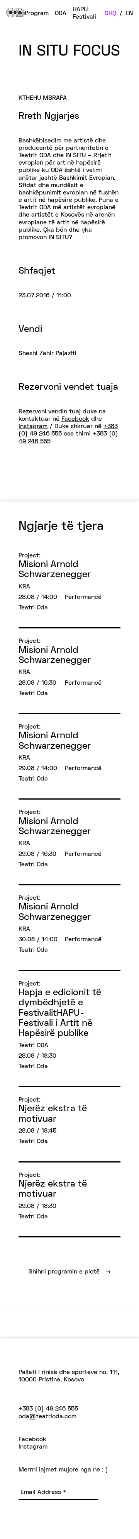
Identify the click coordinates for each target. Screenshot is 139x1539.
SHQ (110, 13)
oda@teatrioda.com (47, 1416)
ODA (60, 13)
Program (37, 13)
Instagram (33, 426)
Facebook (75, 419)
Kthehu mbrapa (43, 98)
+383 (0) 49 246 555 (48, 1409)
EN (129, 13)
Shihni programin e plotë (70, 1272)
